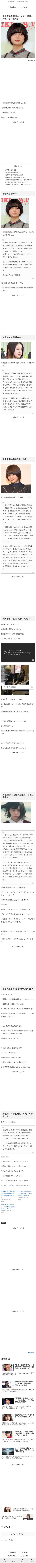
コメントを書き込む (18, 1534)
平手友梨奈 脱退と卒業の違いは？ (17, 182)
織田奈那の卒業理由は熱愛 (14, 175)
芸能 (4, 1223)
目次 (15, 166)
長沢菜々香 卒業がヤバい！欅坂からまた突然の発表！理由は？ (25, 1193)
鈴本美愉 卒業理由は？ (13, 172)
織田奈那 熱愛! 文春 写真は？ (16, 177)
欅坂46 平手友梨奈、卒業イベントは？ (19, 184)
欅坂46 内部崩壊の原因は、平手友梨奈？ (19, 180)
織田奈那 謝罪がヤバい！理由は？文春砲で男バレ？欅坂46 (8, 1206)
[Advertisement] (18, 81)
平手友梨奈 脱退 (11, 170)
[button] (32, 687)
